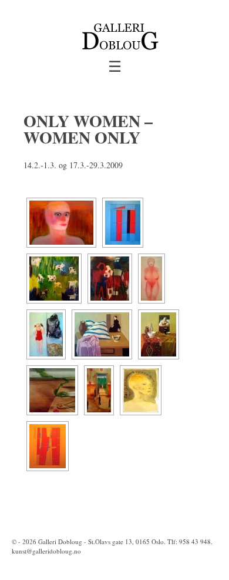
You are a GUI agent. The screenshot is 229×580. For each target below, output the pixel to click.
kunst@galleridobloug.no (46, 550)
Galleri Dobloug (60, 541)
